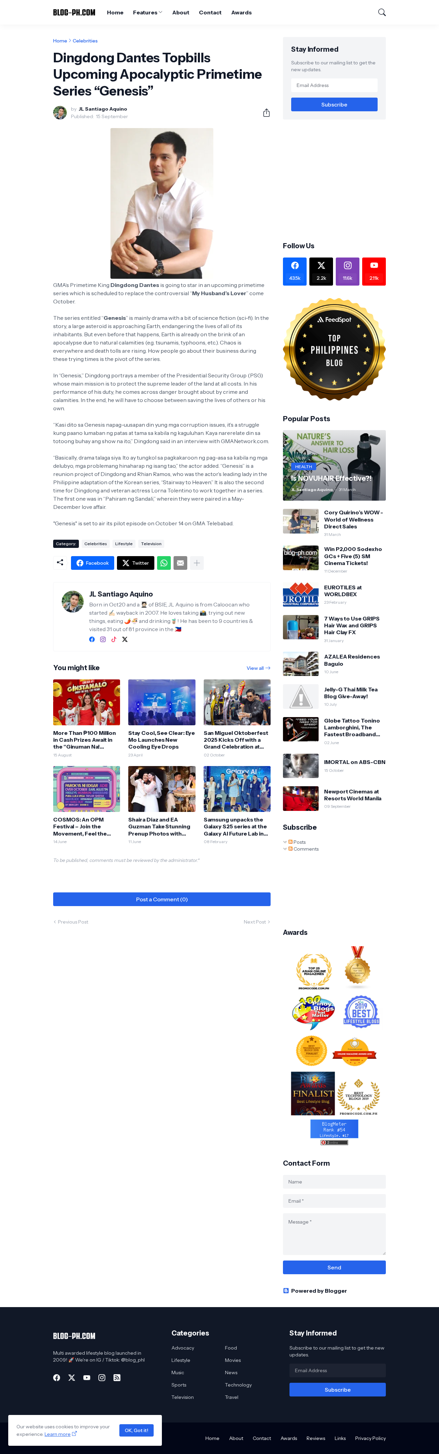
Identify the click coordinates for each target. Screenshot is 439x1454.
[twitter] (125, 639)
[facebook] (92, 639)
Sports (178, 1385)
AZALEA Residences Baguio (352, 660)
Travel (231, 1397)
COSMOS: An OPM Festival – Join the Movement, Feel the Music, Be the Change (82, 826)
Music (177, 1372)
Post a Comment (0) (162, 899)
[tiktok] (114, 639)
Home (115, 12)
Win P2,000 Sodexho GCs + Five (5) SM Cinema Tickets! (353, 556)
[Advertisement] (340, 180)
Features (145, 12)
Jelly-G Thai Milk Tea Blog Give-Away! (351, 693)
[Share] (264, 113)
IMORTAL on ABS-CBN (354, 762)
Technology (238, 1385)
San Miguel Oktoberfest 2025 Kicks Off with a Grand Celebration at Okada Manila (236, 739)
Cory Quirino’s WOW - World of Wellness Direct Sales (353, 519)
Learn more (58, 1434)
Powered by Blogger (319, 1290)
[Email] (180, 563)
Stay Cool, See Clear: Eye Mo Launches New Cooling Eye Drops (161, 739)
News (231, 1372)
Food (231, 1348)
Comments (306, 849)
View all (255, 668)
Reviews (316, 1438)
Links (340, 1438)
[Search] (379, 12)
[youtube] (86, 1377)
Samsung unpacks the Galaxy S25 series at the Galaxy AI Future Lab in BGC (235, 826)
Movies (233, 1360)
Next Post (255, 922)
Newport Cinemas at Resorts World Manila (352, 795)
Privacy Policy (370, 1438)
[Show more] (197, 563)
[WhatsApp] (164, 563)
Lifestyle (124, 543)
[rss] (117, 1377)
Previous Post (73, 922)
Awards (241, 12)
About (180, 12)
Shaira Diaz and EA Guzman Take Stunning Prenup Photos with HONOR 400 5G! (159, 826)
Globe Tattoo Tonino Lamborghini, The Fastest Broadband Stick (352, 727)
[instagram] (103, 639)
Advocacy (182, 1348)
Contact (210, 12)
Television (151, 543)
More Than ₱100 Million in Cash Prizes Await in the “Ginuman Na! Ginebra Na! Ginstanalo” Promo (85, 739)
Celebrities (85, 41)
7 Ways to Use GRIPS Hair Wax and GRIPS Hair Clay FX (351, 625)
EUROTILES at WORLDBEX (343, 591)
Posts (299, 842)
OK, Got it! (136, 1430)
